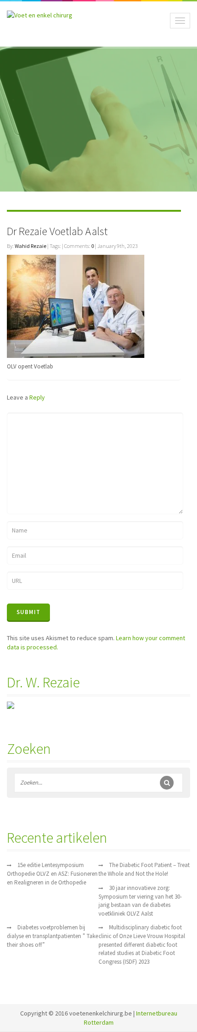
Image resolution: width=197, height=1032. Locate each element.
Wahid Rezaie (30, 245)
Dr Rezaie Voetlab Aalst (57, 231)
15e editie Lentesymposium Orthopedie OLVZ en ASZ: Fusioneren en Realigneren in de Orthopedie (52, 873)
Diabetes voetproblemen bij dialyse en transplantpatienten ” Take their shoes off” (52, 936)
